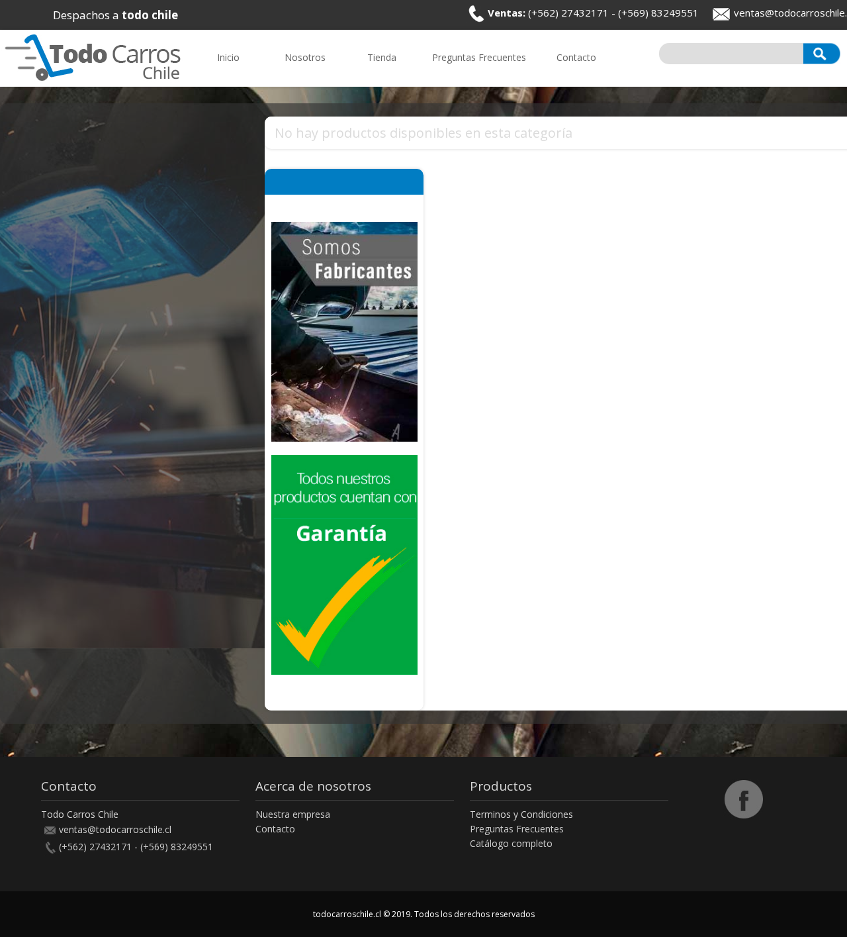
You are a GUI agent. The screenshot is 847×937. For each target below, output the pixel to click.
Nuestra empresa (292, 814)
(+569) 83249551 (658, 12)
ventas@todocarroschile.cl (115, 829)
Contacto (275, 828)
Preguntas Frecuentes (517, 828)
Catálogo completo (511, 843)
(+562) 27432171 (568, 12)
